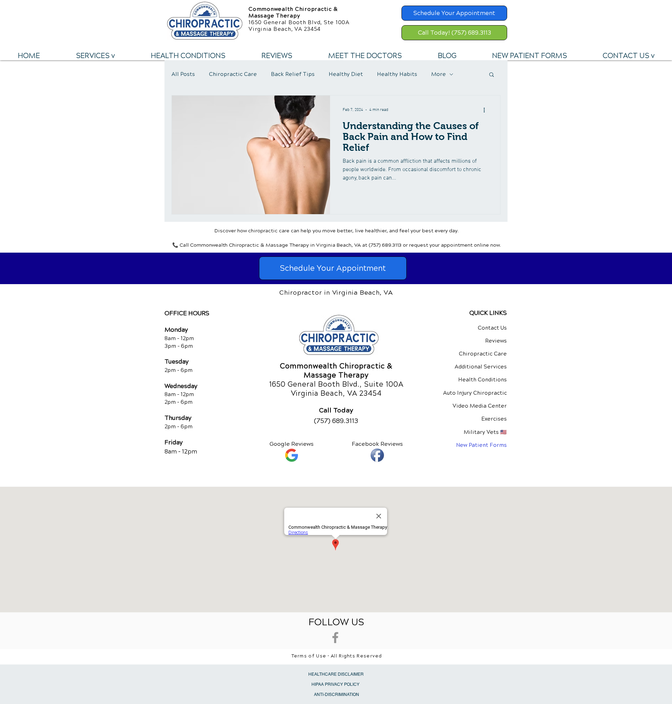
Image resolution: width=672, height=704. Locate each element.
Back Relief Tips (293, 74)
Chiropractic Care (233, 74)
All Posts (183, 74)
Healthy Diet (346, 74)
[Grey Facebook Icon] (335, 637)
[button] (95, 56)
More (438, 74)
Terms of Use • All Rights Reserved (337, 656)
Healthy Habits (397, 74)
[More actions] (486, 110)
